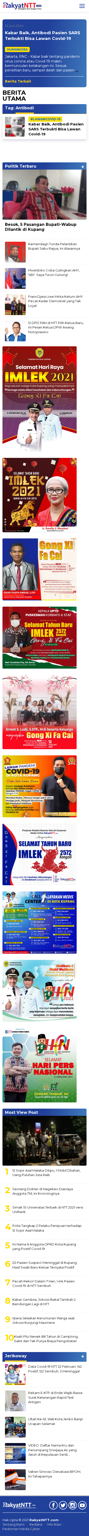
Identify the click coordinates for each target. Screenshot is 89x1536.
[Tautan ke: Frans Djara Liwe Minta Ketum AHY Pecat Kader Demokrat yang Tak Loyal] (15, 304)
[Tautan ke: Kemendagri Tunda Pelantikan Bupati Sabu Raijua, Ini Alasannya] (15, 252)
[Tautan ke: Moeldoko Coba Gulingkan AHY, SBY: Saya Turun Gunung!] (15, 278)
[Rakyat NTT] (22, 5)
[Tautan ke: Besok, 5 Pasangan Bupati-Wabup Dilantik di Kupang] (44, 195)
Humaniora (17, 49)
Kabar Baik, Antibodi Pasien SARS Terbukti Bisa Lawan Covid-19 (56, 129)
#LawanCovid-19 (45, 119)
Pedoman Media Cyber (21, 1529)
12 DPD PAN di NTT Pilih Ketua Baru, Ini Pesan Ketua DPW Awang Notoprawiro (56, 327)
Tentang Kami (13, 1524)
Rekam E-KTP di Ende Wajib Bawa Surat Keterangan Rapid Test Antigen (55, 1397)
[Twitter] (62, 1506)
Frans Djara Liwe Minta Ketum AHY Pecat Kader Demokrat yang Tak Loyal (55, 301)
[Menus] (82, 6)
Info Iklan (54, 1524)
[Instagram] (72, 1506)
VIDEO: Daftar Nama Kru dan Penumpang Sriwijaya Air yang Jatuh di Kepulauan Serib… (52, 1449)
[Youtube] (82, 1506)
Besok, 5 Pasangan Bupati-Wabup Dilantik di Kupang (40, 227)
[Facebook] (53, 1506)
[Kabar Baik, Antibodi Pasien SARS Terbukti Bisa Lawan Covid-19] (76, 70)
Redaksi (35, 1524)
